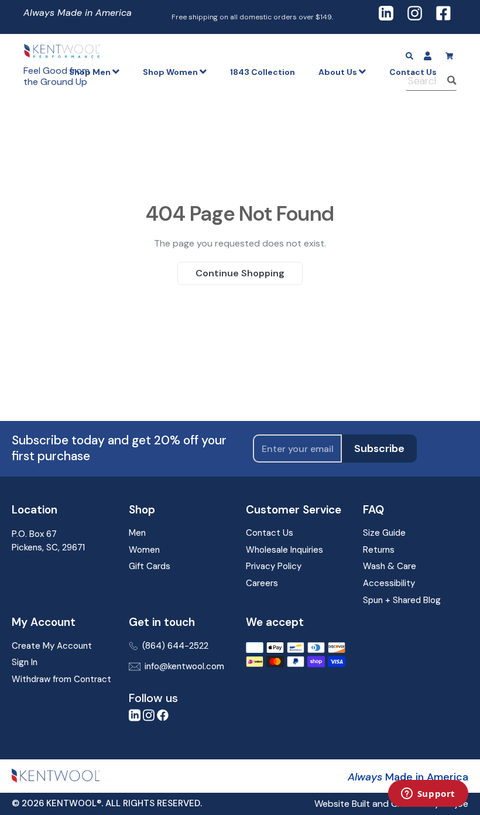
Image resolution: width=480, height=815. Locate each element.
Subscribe (379, 448)
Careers (262, 583)
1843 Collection (262, 72)
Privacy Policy (273, 566)
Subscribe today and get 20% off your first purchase (119, 448)
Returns (379, 550)
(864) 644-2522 (175, 646)
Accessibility (389, 583)
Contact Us (269, 533)
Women (144, 550)
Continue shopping (240, 273)
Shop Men (90, 72)
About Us (338, 72)
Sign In (24, 662)
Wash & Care (389, 566)
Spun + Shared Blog (402, 600)
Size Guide (384, 533)
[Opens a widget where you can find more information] (428, 794)
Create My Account (52, 646)
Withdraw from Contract (61, 679)
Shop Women (171, 72)
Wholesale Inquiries (284, 550)
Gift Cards (149, 566)
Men (137, 533)
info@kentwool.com (184, 666)
